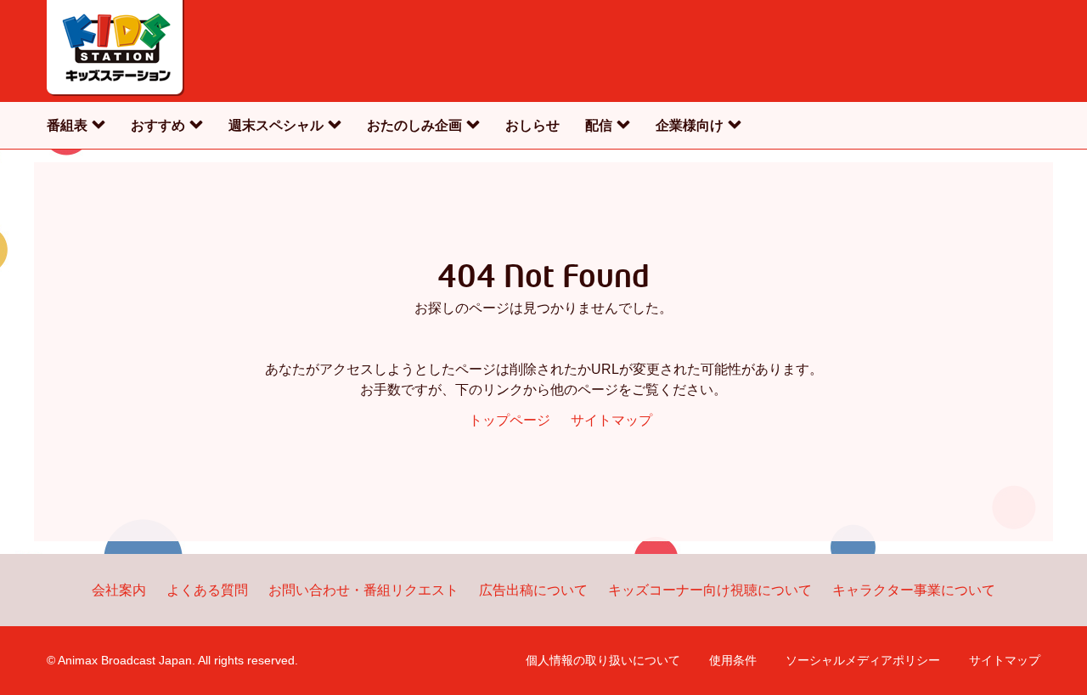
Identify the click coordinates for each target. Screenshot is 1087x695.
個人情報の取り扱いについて (603, 660)
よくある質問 (207, 590)
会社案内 (119, 590)
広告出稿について (533, 590)
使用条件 (733, 660)
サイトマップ (611, 420)
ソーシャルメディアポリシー (863, 660)
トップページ (509, 420)
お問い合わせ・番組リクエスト (363, 590)
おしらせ (532, 125)
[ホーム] (115, 51)
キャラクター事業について (913, 590)
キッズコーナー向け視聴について (710, 590)
